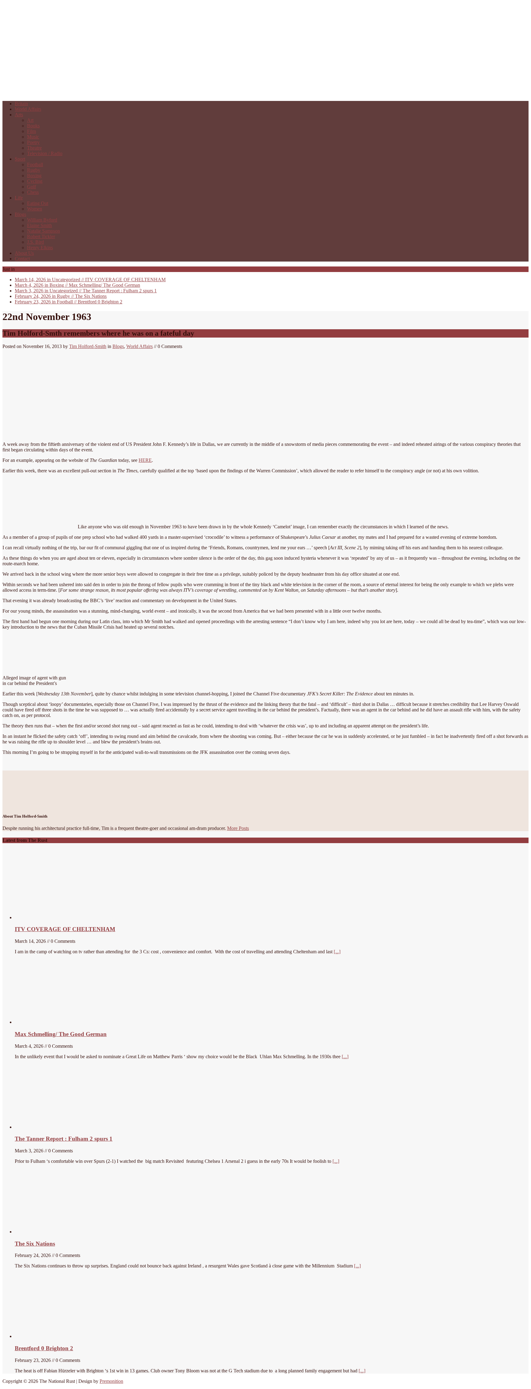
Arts (19, 114)
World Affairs (28, 109)
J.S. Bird (35, 242)
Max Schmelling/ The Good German (77, 285)
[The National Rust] (94, 93)
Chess (33, 192)
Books (33, 125)
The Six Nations (61, 296)
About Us (24, 253)
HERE (145, 460)
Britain (21, 103)
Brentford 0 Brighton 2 (68, 301)
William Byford (42, 219)
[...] (337, 951)
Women (34, 208)
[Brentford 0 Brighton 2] (61, 1336)
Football (35, 164)
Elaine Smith (39, 225)
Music (33, 136)
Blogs (20, 214)
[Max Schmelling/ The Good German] (49, 1022)
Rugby (33, 170)
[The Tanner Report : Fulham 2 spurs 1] (44, 1127)
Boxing (34, 175)
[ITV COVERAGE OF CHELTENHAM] (61, 917)
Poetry (33, 142)
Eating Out (37, 203)
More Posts (238, 828)
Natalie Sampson (43, 231)
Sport (20, 159)
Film (31, 131)
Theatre (34, 147)
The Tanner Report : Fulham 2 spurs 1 (86, 290)
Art (30, 120)
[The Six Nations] (61, 1231)
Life (19, 197)
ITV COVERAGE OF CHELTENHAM (90, 279)
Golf (31, 186)
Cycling (34, 181)
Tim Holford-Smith (87, 346)
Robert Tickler (41, 236)
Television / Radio (44, 153)
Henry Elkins (40, 247)
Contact (22, 258)
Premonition (111, 1381)
